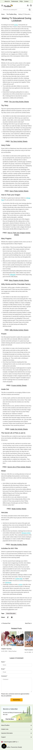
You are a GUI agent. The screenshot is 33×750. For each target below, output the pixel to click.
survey (16, 24)
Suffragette (13, 274)
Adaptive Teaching (6, 648)
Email (3, 669)
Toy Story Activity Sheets (19, 141)
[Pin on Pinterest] (11, 617)
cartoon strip (19, 578)
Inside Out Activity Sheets (19, 429)
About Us (7, 1)
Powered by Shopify (16, 747)
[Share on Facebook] (7, 617)
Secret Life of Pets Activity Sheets (19, 467)
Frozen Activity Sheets (19, 385)
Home (3, 14)
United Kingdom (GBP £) (10, 741)
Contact (26, 1)
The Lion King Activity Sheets (19, 101)
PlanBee (8, 747)
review (20, 584)
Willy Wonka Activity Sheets (19, 330)
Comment (4, 676)
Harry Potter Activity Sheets (19, 191)
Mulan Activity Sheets (19, 509)
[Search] (30, 10)
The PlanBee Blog (11, 14)
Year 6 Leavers (29, 649)
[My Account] (28, 5)
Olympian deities (26, 533)
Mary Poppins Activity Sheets (19, 280)
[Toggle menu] (2, 5)
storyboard (8, 582)
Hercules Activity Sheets (19, 544)
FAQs (21, 1)
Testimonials (14, 1)
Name (3, 662)
